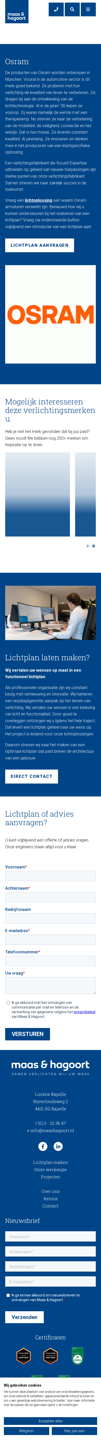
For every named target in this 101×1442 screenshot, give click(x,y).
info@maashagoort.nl (50, 1130)
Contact (50, 1205)
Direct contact (32, 776)
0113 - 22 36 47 (50, 1123)
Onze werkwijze (50, 1169)
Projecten (50, 1176)
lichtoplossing (38, 200)
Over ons (50, 1191)
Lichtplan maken (50, 1162)
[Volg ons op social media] (42, 1146)
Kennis (51, 1198)
